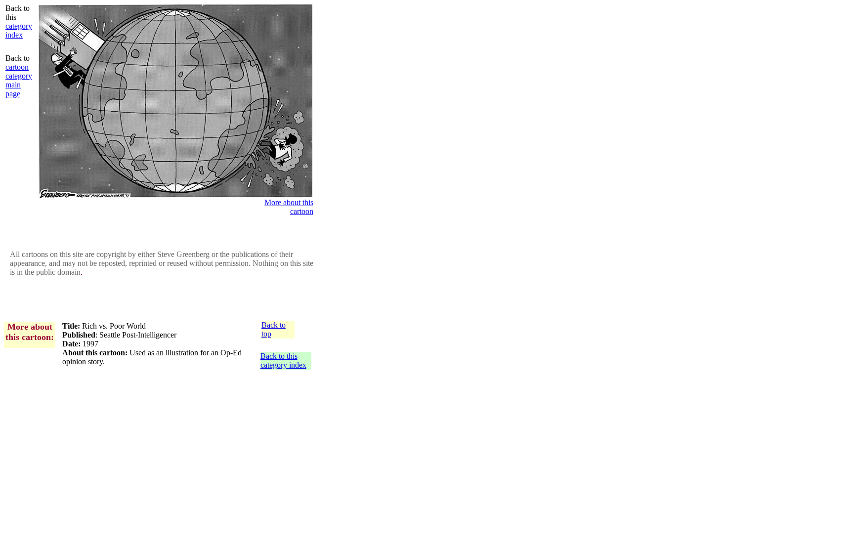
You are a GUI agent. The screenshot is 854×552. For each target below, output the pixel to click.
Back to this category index (283, 360)
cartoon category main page (18, 80)
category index (18, 30)
